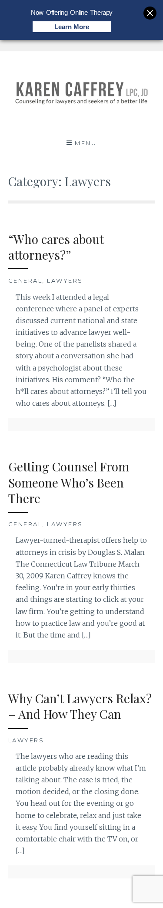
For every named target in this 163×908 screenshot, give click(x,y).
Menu (85, 143)
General (25, 280)
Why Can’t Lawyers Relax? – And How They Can (80, 706)
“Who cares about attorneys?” (56, 247)
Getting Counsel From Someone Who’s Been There (68, 482)
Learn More (71, 26)
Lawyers (65, 280)
